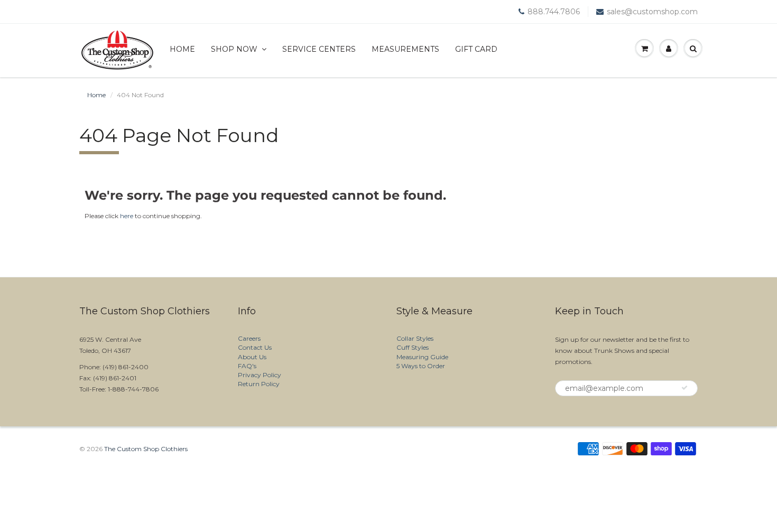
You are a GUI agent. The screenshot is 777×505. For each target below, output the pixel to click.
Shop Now (234, 49)
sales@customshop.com (652, 11)
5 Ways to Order (420, 366)
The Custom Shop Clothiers (146, 449)
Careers (249, 338)
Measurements (405, 49)
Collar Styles (414, 338)
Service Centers (319, 49)
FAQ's (247, 366)
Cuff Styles (412, 347)
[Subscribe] (684, 387)
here (126, 216)
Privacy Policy (259, 375)
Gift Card (476, 49)
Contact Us (255, 347)
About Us (252, 357)
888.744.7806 (554, 11)
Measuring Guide (422, 357)
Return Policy (259, 384)
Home (182, 49)
